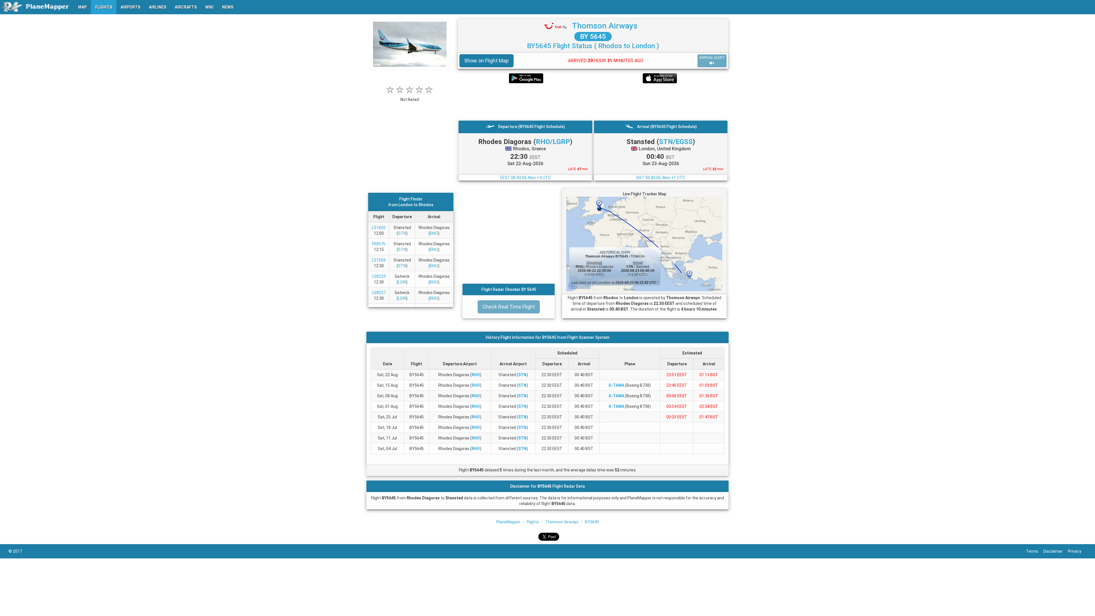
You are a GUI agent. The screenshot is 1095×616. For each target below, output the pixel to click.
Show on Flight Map (486, 61)
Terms (1034, 551)
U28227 (379, 292)
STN (402, 233)
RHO (434, 233)
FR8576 (379, 244)
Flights (533, 522)
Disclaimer (1055, 551)
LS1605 (379, 227)
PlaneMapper (508, 522)
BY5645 (592, 522)
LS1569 (379, 260)
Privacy (1077, 551)
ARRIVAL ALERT (712, 58)
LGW (402, 282)
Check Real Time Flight (508, 307)
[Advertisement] (593, 102)
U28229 (379, 276)
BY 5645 (593, 36)
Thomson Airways (605, 26)
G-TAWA (616, 385)
